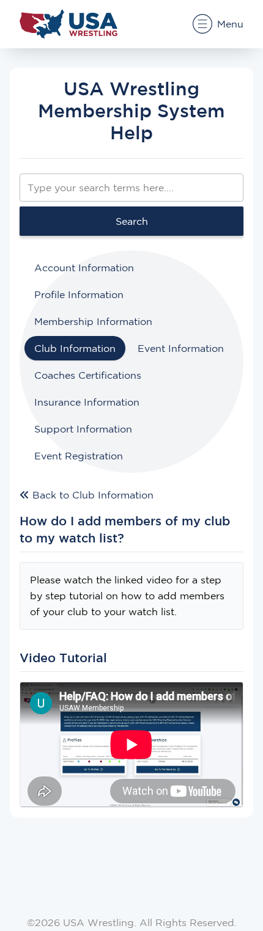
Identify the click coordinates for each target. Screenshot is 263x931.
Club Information (75, 348)
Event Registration (78, 455)
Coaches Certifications (87, 375)
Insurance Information (86, 401)
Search (132, 221)
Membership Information (93, 321)
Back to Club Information (91, 494)
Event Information (181, 348)
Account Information (84, 267)
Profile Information (79, 294)
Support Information (83, 428)
